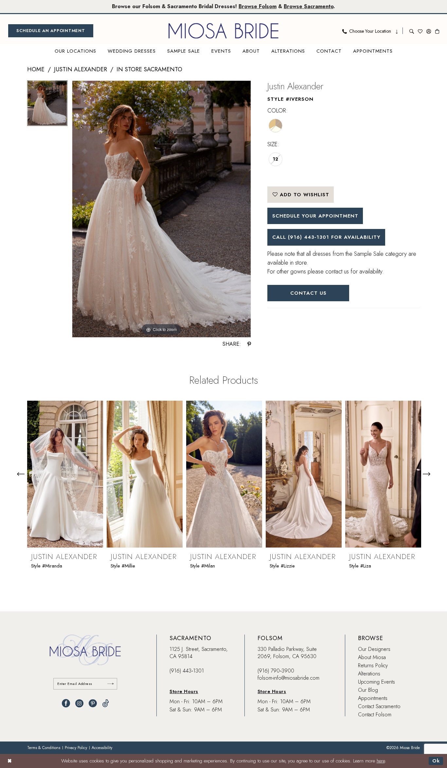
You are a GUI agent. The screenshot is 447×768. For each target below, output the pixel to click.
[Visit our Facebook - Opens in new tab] (66, 703)
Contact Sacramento (379, 706)
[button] (428, 30)
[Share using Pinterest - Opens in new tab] (249, 344)
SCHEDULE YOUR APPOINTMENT (315, 215)
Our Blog (368, 690)
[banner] (223, 31)
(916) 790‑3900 (276, 670)
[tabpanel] (47, 105)
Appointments (372, 698)
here (381, 760)
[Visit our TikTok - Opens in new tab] (105, 703)
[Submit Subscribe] (110, 683)
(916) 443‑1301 (187, 670)
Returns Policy (373, 665)
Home (36, 69)
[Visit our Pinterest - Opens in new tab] (93, 703)
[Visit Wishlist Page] (420, 30)
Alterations (369, 673)
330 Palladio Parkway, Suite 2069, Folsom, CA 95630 (287, 652)
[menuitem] (50, 30)
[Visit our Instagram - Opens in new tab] (79, 703)
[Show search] (411, 30)
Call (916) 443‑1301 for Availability (326, 237)
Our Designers (374, 649)
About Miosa (372, 657)
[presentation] (65, 474)
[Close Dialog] (9, 761)
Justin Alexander (80, 69)
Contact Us (308, 293)
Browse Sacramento (308, 6)
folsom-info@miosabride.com (288, 678)
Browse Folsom (258, 6)
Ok (436, 760)
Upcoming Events (376, 682)
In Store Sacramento (149, 69)
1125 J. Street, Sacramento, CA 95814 (199, 652)
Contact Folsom (374, 714)
